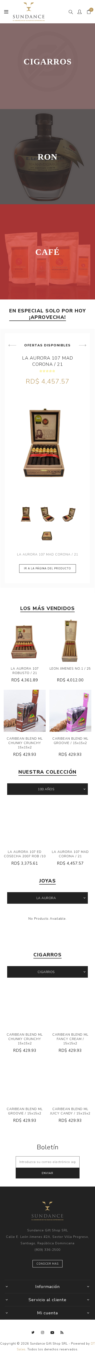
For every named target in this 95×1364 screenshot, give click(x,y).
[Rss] (62, 1332)
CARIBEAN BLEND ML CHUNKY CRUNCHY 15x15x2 (25, 743)
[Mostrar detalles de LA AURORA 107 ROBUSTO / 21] (25, 641)
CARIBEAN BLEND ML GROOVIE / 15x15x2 (70, 740)
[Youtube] (52, 1332)
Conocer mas (47, 1264)
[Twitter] (33, 1332)
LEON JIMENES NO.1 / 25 (70, 668)
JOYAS (47, 881)
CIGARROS (48, 61)
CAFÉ (47, 252)
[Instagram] (42, 1332)
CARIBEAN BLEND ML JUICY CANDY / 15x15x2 (70, 1111)
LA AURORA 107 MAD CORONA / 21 (47, 361)
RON (47, 157)
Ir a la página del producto (47, 568)
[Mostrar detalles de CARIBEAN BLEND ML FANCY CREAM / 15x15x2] (70, 1007)
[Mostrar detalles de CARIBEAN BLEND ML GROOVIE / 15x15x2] (70, 711)
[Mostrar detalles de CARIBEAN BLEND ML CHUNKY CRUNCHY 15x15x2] (25, 711)
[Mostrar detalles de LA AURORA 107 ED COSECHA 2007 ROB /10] (25, 824)
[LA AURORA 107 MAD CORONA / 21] (47, 445)
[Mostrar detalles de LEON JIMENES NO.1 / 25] (70, 641)
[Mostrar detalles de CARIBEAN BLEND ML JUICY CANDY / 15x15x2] (70, 1081)
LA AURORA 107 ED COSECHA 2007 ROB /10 (25, 854)
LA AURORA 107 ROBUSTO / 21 (25, 670)
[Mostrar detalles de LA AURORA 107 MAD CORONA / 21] (70, 824)
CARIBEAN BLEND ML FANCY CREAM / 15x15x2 (70, 1039)
